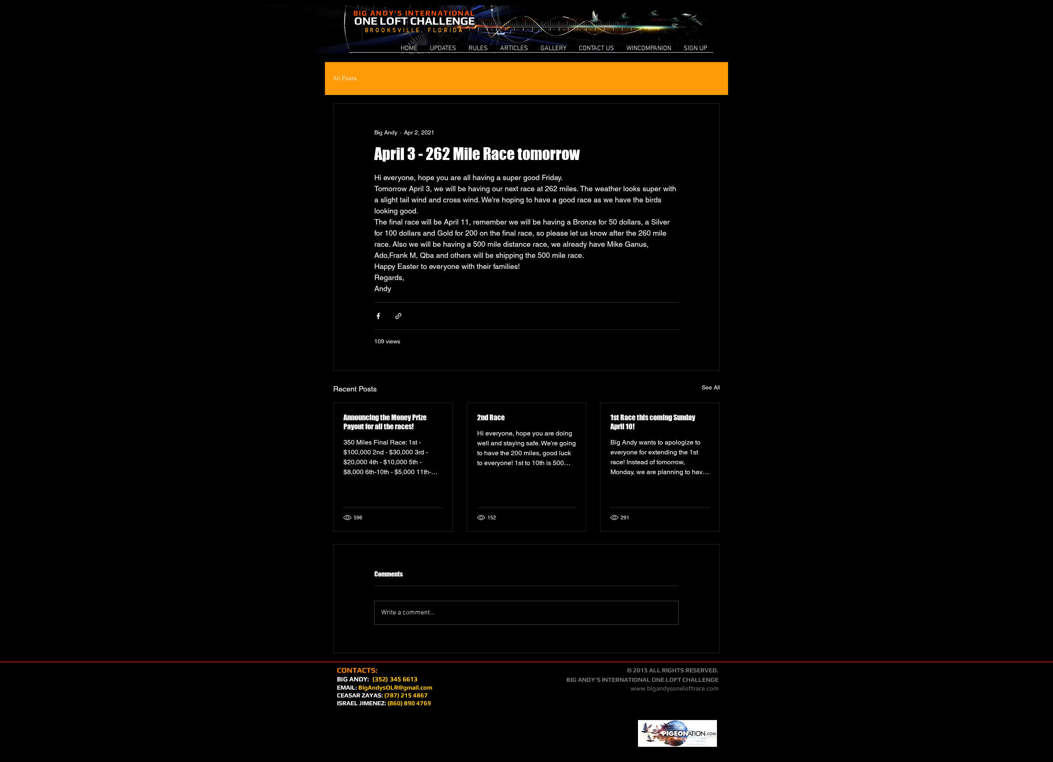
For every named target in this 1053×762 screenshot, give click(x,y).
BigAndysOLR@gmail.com (395, 687)
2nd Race (491, 417)
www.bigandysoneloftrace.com (675, 688)
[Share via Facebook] (378, 316)
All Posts (345, 78)
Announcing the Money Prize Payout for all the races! (385, 422)
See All (711, 387)
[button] (648, 51)
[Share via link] (398, 316)
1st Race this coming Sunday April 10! (652, 422)
